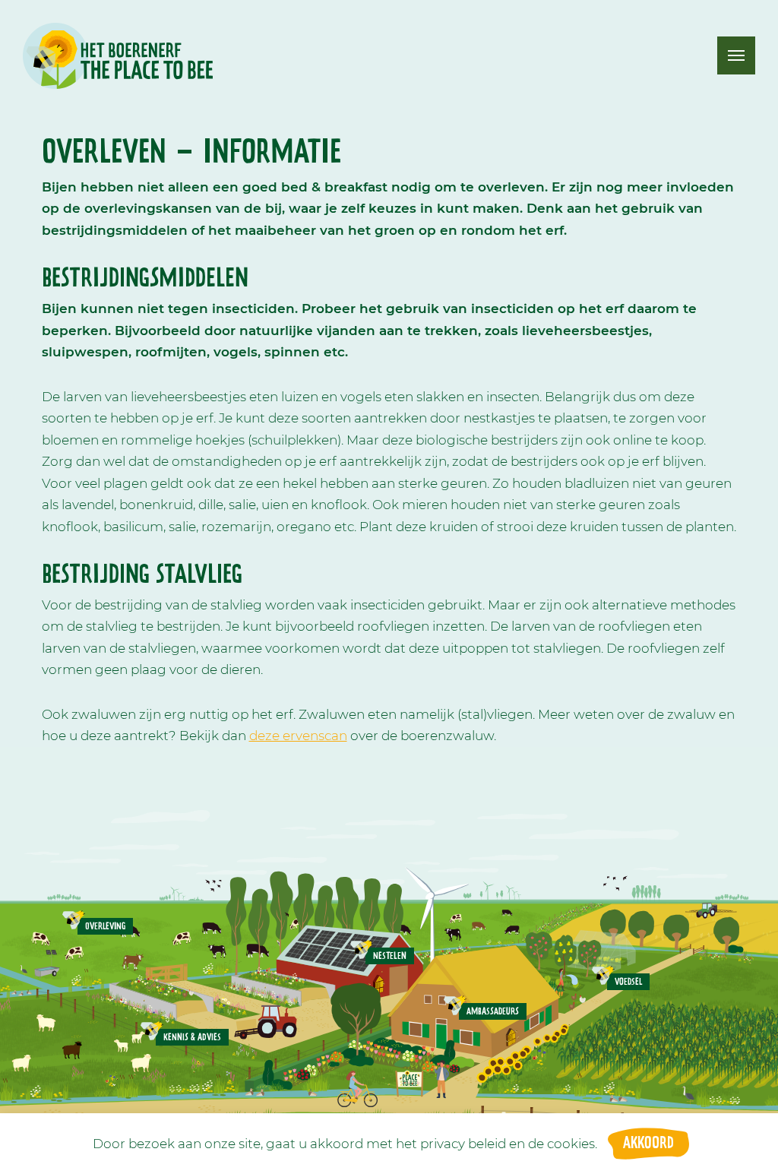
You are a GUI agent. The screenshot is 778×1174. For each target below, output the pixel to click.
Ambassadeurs (492, 1011)
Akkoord (648, 1143)
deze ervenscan (298, 735)
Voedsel (628, 981)
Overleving (105, 926)
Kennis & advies (192, 1037)
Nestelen (389, 955)
